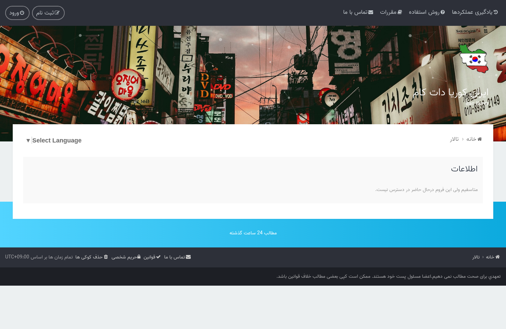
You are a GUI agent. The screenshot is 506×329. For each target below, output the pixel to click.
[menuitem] (475, 12)
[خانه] (473, 58)
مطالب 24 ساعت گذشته (253, 233)
